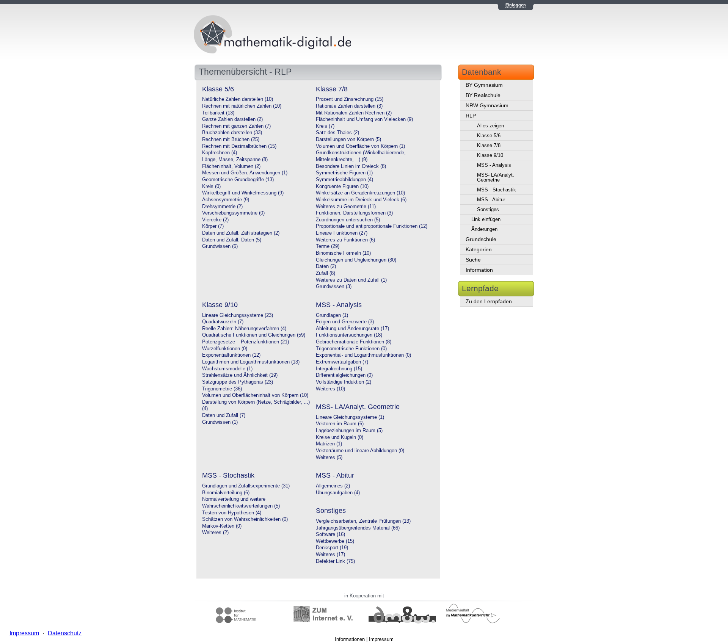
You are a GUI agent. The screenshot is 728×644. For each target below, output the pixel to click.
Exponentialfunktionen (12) (231, 355)
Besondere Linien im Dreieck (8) (351, 166)
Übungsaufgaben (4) (338, 492)
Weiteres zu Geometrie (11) (346, 206)
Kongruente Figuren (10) (342, 186)
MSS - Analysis (494, 165)
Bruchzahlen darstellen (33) (232, 132)
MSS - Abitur (491, 199)
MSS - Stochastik (496, 190)
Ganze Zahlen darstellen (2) (232, 119)
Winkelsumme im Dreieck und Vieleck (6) (361, 199)
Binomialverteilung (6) (225, 492)
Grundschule (481, 239)
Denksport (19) (332, 547)
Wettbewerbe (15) (335, 541)
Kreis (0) (211, 186)
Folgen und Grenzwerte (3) (345, 321)
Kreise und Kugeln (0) (339, 437)
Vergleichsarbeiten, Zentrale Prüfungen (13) (363, 521)
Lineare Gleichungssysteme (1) (350, 417)
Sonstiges (488, 209)
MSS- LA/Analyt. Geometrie (495, 177)
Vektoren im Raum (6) (340, 423)
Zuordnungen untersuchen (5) (348, 220)
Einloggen (515, 5)
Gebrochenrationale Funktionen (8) (353, 342)
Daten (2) (326, 266)
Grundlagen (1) (332, 315)
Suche (473, 260)
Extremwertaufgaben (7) (342, 362)
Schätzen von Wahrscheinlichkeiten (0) (245, 519)
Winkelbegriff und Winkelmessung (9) (243, 193)
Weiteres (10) (330, 389)
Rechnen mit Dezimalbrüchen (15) (239, 146)
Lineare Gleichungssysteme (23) (237, 315)
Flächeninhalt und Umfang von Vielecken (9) (364, 119)
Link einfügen (485, 219)
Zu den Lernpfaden (489, 301)
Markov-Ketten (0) (222, 526)
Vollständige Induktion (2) (343, 382)
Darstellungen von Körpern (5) (348, 139)
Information (479, 270)
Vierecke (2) (215, 220)
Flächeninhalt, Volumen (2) (231, 166)
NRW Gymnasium (487, 105)
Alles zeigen (490, 125)
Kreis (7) (325, 126)
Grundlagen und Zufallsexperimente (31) (246, 486)
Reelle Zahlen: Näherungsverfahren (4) (244, 328)
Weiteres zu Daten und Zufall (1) (351, 280)
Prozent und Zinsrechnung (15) (349, 99)
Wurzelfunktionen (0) (224, 348)
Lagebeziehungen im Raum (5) (349, 430)
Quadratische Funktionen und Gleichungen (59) (253, 335)
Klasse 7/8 (488, 145)
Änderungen (484, 229)
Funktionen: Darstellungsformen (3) (354, 213)
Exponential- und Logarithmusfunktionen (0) (363, 355)
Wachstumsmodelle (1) (227, 368)
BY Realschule (483, 95)
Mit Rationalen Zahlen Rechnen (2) (354, 113)
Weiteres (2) (215, 532)
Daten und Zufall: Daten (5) (231, 240)
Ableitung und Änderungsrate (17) (352, 328)
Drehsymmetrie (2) (222, 206)
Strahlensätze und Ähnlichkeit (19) (240, 375)
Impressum (381, 639)
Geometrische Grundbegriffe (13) (238, 179)
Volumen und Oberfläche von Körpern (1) (360, 146)
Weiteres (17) (330, 554)
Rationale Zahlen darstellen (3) (349, 106)
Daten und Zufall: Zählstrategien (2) (240, 233)
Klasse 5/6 (488, 135)
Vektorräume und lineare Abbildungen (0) (360, 450)
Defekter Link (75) (335, 561)
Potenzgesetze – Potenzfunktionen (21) (245, 342)
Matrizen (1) (329, 444)
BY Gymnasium (484, 85)
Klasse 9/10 (490, 155)
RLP (471, 116)
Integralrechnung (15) (339, 368)
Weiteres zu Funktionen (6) (345, 240)
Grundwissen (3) (333, 286)
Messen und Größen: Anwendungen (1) (244, 172)
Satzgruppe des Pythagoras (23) (237, 382)
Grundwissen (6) (220, 246)
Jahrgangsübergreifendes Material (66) (358, 528)
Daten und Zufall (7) (223, 415)
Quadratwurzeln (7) (222, 321)
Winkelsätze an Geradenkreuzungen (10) (360, 193)
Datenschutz (65, 633)
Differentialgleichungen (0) (344, 375)
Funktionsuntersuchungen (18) (349, 335)
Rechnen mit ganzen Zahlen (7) (236, 126)
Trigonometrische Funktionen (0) (351, 348)
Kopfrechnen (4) (219, 152)
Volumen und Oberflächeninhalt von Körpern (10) (255, 395)
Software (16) (330, 534)
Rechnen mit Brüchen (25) (230, 139)
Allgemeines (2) (333, 486)
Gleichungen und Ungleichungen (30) (356, 260)
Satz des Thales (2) (337, 132)
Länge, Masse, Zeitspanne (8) (235, 159)
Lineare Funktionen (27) (341, 233)
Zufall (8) (325, 273)
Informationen (350, 639)
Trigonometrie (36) (222, 389)
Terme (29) (327, 246)
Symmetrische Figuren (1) (344, 172)
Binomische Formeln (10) (343, 253)
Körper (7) (213, 226)
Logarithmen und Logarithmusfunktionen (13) (251, 362)
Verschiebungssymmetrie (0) (233, 213)
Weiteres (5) (329, 457)
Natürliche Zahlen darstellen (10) (237, 99)
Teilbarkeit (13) (218, 113)
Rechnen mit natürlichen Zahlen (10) (241, 106)
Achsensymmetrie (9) (225, 199)
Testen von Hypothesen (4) (231, 513)
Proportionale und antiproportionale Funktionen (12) (371, 226)
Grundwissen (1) (220, 422)
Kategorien (479, 249)
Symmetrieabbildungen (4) (344, 179)
